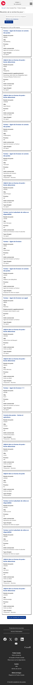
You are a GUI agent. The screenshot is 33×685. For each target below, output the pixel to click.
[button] (27, 4)
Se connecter (17, 4)
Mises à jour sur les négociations (16, 660)
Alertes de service (16, 668)
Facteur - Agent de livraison (12, 241)
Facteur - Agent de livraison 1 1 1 (13, 388)
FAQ (16, 666)
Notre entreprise (16, 655)
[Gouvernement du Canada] (28, 647)
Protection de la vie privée (16, 628)
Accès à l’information (16, 631)
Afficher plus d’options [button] (12, 19)
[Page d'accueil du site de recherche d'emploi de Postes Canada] (3, 3)
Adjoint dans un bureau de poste (14, 474)
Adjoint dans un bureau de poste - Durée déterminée (14, 61)
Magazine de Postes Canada (16, 675)
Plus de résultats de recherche (16, 617)
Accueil (4, 8)
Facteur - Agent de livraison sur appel (15, 298)
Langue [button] (17, 2)
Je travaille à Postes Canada (16, 657)
